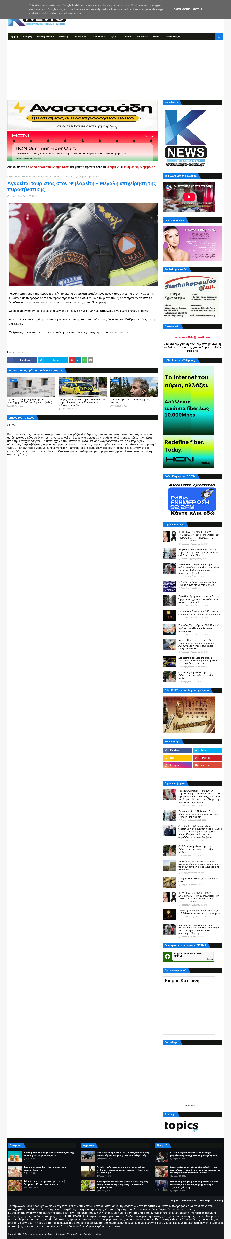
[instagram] (177, 765)
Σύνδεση (218, 1200)
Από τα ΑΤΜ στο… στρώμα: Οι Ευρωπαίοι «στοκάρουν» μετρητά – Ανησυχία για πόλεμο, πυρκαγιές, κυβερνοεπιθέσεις (197, 644)
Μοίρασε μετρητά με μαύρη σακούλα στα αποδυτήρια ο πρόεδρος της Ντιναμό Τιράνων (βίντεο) (194, 1184)
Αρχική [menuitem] (14, 36)
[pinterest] (207, 758)
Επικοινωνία (189, 1200)
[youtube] (207, 765)
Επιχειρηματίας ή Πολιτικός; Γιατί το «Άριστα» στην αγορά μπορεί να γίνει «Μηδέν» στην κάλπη (198, 552)
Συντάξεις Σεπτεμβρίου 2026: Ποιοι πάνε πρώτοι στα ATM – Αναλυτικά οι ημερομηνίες (200, 628)
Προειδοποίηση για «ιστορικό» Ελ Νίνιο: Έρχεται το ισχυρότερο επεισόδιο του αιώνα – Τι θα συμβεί (199, 599)
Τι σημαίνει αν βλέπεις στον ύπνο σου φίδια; (198, 880)
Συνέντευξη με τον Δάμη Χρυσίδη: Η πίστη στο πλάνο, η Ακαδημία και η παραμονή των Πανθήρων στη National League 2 (196, 1170)
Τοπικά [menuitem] (127, 36)
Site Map (205, 1200)
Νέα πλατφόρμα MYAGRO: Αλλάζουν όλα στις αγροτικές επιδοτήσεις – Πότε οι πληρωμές (123, 1154)
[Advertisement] (115, 65)
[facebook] (177, 750)
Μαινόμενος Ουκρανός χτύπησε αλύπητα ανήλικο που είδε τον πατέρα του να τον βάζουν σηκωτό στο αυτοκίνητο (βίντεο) (198, 568)
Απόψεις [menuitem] (27, 36)
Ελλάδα (25, 176)
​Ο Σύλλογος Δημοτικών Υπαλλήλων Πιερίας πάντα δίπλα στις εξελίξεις (197, 583)
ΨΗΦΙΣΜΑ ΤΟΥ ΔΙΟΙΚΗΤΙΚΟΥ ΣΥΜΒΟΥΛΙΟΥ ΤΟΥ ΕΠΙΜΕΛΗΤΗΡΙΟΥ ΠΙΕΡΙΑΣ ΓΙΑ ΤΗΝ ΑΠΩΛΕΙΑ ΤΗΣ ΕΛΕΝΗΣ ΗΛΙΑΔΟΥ (199, 536)
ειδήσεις (113, 167)
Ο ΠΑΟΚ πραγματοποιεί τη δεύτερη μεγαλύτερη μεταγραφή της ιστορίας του (193, 1154)
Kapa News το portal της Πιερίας (39, 1234)
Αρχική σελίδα (13, 176)
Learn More (181, 9)
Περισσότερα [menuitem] (173, 36)
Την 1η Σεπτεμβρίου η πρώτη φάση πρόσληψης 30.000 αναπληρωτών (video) (29, 401)
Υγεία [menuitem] (113, 36)
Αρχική (174, 1200)
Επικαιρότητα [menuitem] (44, 36)
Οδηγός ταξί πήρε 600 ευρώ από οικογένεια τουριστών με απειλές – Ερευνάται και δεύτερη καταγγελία (82, 402)
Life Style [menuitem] (141, 36)
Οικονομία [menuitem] (80, 36)
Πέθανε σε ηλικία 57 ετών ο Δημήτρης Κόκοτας (130, 401)
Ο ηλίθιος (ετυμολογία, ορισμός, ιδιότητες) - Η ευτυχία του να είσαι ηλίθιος (196, 675)
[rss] (177, 758)
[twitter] (207, 750)
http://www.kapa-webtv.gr (91, 1234)
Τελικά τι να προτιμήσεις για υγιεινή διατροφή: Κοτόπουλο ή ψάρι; (44, 1183)
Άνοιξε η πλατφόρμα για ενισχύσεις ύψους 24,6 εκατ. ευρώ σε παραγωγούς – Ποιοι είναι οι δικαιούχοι (123, 1170)
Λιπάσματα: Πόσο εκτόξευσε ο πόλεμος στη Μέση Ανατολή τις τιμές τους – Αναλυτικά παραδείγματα (122, 1184)
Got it (198, 9)
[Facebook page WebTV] (207, 773)
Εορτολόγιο (189, 1105)
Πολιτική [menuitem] (63, 36)
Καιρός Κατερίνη (182, 980)
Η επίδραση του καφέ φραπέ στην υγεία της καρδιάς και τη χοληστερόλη (49, 1154)
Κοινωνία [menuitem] (98, 36)
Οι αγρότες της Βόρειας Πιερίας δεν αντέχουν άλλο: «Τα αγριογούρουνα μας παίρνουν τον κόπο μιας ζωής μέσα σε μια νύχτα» (199, 865)
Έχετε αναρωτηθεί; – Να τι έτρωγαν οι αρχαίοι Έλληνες (45, 1168)
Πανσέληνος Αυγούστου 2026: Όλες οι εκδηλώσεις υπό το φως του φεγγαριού (199, 612)
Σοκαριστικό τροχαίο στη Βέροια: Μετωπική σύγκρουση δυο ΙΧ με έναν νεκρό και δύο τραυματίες (198, 660)
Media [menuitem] (156, 36)
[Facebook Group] (177, 773)
